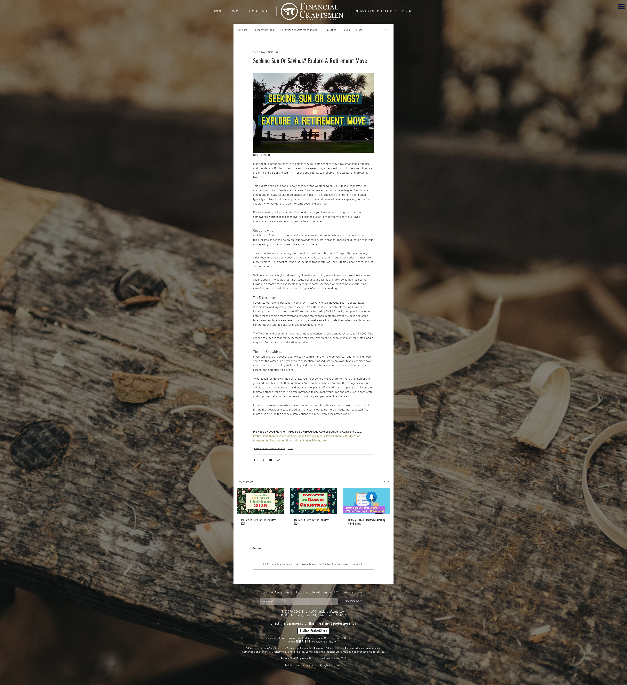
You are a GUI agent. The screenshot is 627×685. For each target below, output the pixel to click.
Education (331, 30)
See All (387, 481)
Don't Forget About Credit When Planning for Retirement (366, 521)
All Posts (242, 30)
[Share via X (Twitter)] (262, 459)
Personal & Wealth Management (299, 30)
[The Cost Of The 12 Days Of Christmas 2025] (260, 501)
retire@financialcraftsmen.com (325, 612)
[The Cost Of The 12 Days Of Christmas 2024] (313, 501)
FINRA (300, 641)
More (359, 30)
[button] (621, 6)
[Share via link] (278, 459)
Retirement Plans (263, 30)
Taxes (346, 30)
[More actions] (372, 52)
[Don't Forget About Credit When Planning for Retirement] (366, 501)
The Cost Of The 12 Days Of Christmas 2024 (311, 521)
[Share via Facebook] (254, 459)
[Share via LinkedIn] (270, 459)
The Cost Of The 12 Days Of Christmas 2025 (258, 521)
